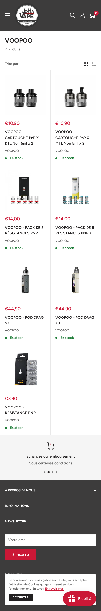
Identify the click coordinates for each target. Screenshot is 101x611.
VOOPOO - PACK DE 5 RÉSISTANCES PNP (24, 230)
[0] (92, 15)
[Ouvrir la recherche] (72, 15)
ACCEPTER (21, 597)
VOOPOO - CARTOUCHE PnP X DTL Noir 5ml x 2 (22, 138)
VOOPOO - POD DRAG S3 (24, 320)
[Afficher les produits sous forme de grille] (86, 64)
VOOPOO (12, 151)
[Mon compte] (82, 15)
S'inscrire (20, 554)
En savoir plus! (54, 588)
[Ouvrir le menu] (7, 15)
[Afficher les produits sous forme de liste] (94, 64)
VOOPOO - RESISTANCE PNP (20, 410)
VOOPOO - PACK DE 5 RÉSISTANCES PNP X (74, 230)
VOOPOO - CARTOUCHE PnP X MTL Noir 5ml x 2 (72, 138)
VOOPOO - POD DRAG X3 (74, 320)
